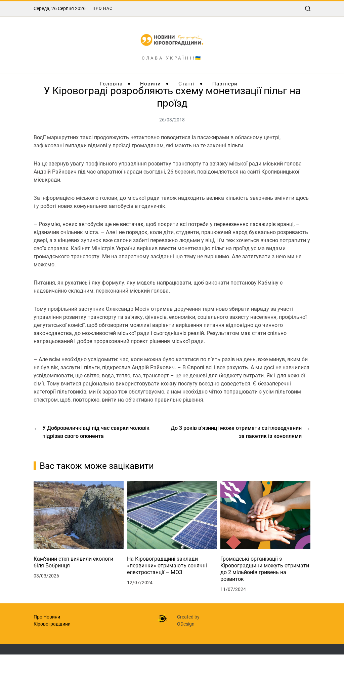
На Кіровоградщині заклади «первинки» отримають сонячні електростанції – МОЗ (167, 565)
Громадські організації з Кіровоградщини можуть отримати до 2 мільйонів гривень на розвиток (264, 569)
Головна (111, 84)
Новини (150, 84)
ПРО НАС (102, 8)
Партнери (225, 84)
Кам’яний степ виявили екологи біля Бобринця (73, 562)
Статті (186, 84)
